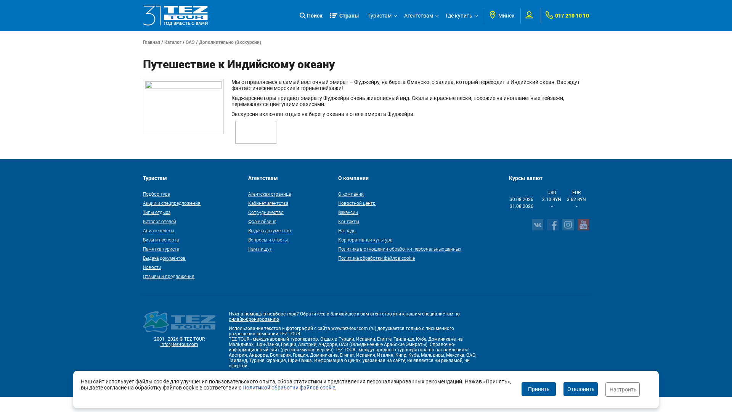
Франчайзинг (262, 221)
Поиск (315, 15)
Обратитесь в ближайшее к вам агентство (346, 314)
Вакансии (348, 212)
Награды (347, 230)
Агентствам (418, 16)
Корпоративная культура (365, 240)
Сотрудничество (266, 212)
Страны (349, 15)
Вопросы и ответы (268, 240)
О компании (351, 194)
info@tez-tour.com (179, 344)
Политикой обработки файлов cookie (288, 388)
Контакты (348, 221)
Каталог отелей (159, 221)
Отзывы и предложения (168, 276)
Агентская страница (269, 194)
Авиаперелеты (158, 230)
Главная (151, 42)
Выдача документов (164, 258)
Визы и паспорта (161, 240)
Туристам (380, 16)
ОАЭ (190, 42)
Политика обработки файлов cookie (376, 258)
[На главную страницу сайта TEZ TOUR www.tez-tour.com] (175, 16)
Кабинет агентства (268, 203)
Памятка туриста (161, 249)
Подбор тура (156, 194)
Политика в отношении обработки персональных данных (399, 249)
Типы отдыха (156, 212)
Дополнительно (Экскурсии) (230, 42)
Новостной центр (357, 203)
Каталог (172, 42)
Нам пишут (260, 249)
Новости (152, 267)
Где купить (459, 16)
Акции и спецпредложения (172, 203)
